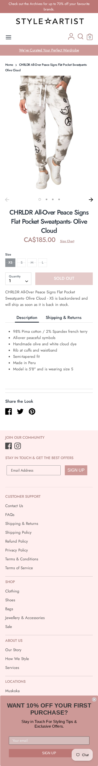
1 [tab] (39, 199)
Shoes (10, 600)
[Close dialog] (94, 699)
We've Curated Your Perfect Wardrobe (49, 50)
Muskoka (12, 691)
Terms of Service (19, 568)
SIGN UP (76, 470)
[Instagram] (18, 446)
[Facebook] (9, 446)
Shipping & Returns (64, 317)
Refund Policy (16, 541)
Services (12, 667)
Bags (9, 609)
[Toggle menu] (8, 37)
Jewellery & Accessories (25, 618)
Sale (8, 627)
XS (10, 262)
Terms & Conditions (21, 559)
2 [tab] (46, 199)
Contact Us (14, 506)
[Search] (80, 38)
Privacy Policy (16, 550)
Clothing (12, 591)
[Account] (71, 38)
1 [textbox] (10, 281)
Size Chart (67, 241)
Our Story (13, 650)
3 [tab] (53, 199)
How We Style (17, 659)
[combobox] (18, 278)
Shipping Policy (18, 532)
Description (26, 317)
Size (8, 254)
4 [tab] (59, 199)
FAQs (9, 515)
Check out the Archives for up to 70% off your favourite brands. (49, 6)
